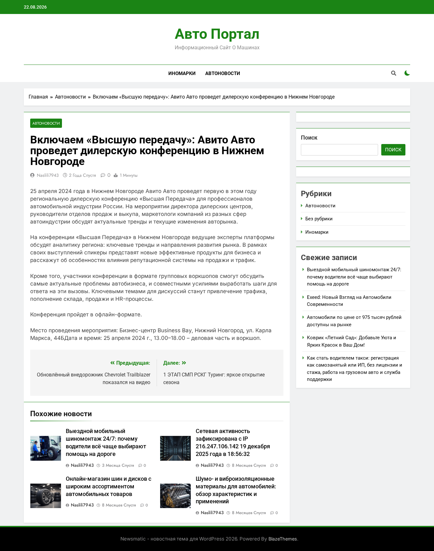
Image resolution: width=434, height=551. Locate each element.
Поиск (309, 137)
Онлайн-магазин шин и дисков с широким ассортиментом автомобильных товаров (108, 486)
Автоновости (222, 73)
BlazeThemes (282, 538)
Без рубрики (319, 219)
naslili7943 (48, 175)
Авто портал (217, 33)
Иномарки (182, 73)
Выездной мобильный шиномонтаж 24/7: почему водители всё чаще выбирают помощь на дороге (354, 277)
